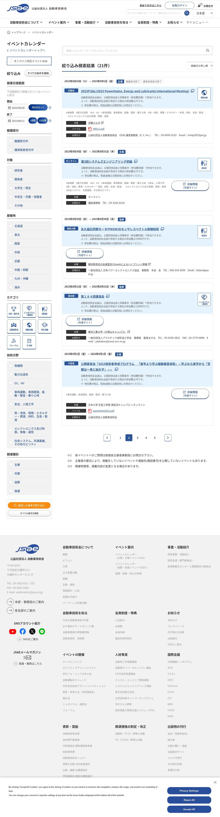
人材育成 (121, 654)
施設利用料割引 (123, 638)
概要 (65, 554)
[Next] (167, 437)
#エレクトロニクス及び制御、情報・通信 (89, 116)
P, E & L (171, 673)
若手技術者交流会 (124, 692)
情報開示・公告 (71, 590)
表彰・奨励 (70, 726)
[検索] (186, 13)
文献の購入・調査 (177, 745)
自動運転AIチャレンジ (75, 680)
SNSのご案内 (175, 644)
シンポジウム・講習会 (75, 704)
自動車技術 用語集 (73, 638)
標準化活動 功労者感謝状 (76, 764)
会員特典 (120, 632)
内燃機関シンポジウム (180, 661)
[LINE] (42, 631)
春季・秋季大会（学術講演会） (79, 692)
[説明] (50, 107)
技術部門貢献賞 (71, 739)
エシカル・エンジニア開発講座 (132, 680)
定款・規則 (69, 584)
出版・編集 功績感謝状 (75, 770)
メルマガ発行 (175, 757)
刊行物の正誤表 (176, 632)
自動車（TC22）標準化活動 (130, 733)
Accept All (189, 809)
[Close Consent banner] (215, 782)
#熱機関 (70, 112)
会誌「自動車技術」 (178, 733)
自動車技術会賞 (71, 733)
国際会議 (174, 654)
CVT (170, 698)
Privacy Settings (189, 790)
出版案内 (172, 638)
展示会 (66, 698)
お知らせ (172, 620)
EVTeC (171, 692)
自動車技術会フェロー (75, 757)
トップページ (18, 32)
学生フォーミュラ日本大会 (77, 673)
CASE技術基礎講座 (125, 673)
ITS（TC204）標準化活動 (128, 739)
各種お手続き (70, 596)
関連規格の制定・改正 (130, 726)
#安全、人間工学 (156, 182)
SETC (170, 667)
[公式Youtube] (12, 631)
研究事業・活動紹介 (178, 554)
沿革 (65, 566)
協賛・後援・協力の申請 (128, 573)
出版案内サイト (176, 751)
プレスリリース (176, 626)
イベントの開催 (73, 654)
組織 (65, 578)
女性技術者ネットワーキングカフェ (134, 698)
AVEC (170, 680)
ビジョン (67, 560)
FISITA (171, 710)
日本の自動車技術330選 (76, 620)
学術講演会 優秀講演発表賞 (77, 745)
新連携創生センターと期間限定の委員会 (189, 566)
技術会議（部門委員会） (181, 560)
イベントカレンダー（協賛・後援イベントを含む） (132, 565)
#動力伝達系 (82, 112)
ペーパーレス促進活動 (75, 602)
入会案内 (120, 620)
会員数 (118, 626)
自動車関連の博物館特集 (76, 632)
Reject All (189, 800)
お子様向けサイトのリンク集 (78, 626)
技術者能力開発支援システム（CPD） (135, 710)
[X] (32, 631)
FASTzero (173, 686)
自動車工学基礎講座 (126, 661)
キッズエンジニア (72, 661)
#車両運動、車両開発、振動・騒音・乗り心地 (123, 112)
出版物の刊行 (177, 726)
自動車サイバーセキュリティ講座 (133, 667)
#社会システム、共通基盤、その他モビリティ (88, 190)
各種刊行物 (174, 770)
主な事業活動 (70, 572)
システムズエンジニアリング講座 (133, 686)
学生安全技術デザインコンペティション (84, 686)
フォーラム (69, 710)
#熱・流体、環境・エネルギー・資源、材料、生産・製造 (176, 112)
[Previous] (107, 437)
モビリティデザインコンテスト (79, 667)
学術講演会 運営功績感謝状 (77, 776)
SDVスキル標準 (123, 704)
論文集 (171, 739)
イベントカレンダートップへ (27, 50)
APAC (171, 716)
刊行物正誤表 (175, 764)
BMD (170, 704)
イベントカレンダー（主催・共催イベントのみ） (130, 556)
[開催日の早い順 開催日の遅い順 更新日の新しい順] (200, 65)
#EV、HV (94, 112)
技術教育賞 (69, 751)
